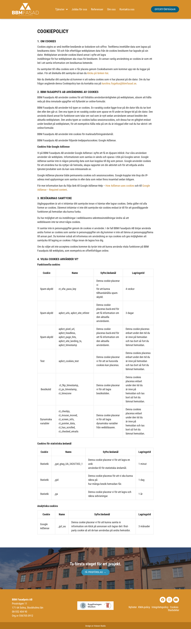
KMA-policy (144, 607)
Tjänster (59, 9)
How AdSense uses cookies (119, 185)
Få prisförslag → (95, 572)
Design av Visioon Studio (95, 626)
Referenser (97, 9)
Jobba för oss (79, 9)
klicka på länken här (97, 73)
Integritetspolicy (160, 607)
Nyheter (133, 607)
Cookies (174, 607)
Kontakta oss (127, 9)
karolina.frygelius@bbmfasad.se (119, 83)
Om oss (111, 9)
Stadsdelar (173, 610)
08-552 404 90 (19, 611)
